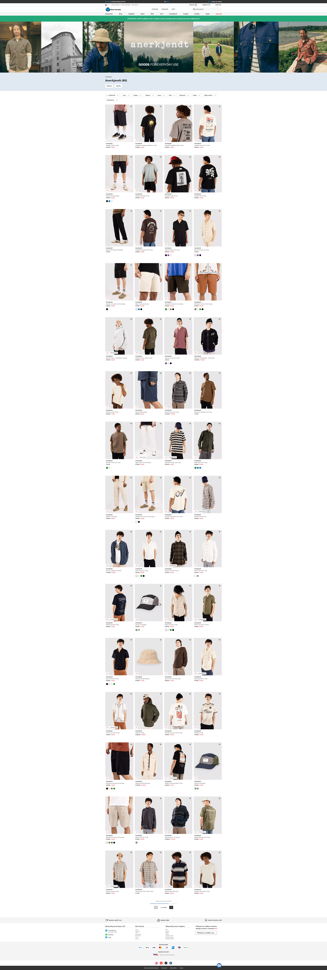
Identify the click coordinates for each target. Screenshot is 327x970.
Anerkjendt (108, 77)
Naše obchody (115, 5)
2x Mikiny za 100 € (159, 18)
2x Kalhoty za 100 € (147, 18)
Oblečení (109, 86)
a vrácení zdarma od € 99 (115, 1)
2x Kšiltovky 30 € (195, 18)
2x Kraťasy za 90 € (170, 18)
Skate (142, 14)
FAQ (167, 929)
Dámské (164, 9)
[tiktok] (166, 963)
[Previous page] (156, 907)
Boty (120, 14)
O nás (136, 929)
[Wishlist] (132, 106)
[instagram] (156, 963)
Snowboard (173, 14)
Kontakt (167, 931)
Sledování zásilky (170, 938)
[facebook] (170, 963)
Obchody (137, 931)
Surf (161, 14)
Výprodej (219, 14)
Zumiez (137, 938)
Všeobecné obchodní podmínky (151, 968)
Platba (167, 932)
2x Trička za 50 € (181, 18)
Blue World (135, 5)
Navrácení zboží (169, 935)
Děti (173, 9)
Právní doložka (173, 968)
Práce (136, 932)
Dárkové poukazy (170, 937)
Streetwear (109, 14)
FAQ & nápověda (125, 5)
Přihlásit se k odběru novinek (207, 933)
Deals (207, 14)
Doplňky (131, 14)
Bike (152, 14)
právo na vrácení (215, 1)
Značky (196, 14)
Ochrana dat (164, 968)
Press (136, 937)
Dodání (167, 934)
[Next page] (171, 907)
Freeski (185, 14)
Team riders (138, 934)
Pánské (155, 9)
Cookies (181, 968)
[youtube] (161, 963)
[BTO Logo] (124, 9)
